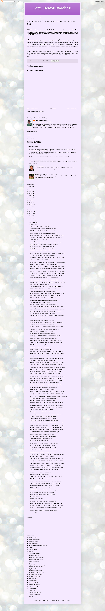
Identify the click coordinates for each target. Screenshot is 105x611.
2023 (30, 191)
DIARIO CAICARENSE (34, 576)
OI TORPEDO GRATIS (34, 584)
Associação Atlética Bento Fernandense (38, 545)
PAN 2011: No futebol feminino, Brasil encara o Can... (43, 360)
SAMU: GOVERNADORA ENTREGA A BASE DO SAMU (44, 278)
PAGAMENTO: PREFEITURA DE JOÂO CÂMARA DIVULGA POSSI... (47, 353)
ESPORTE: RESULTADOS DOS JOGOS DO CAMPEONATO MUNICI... (47, 458)
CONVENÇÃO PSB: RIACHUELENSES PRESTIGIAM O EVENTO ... (47, 237)
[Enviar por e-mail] (52, 61)
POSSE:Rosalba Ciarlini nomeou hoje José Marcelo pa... (43, 488)
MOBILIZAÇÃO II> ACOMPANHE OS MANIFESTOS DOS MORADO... (47, 365)
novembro (32, 222)
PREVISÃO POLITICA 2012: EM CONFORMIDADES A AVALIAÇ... (46, 242)
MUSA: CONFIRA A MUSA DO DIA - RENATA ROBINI (44, 470)
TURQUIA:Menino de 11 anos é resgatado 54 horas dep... (43, 449)
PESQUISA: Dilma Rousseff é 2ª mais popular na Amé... (43, 291)
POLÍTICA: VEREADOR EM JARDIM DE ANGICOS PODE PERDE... (47, 429)
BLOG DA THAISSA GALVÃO (36, 567)
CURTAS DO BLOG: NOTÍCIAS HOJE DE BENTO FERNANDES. (46, 508)
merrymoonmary (55, 600)
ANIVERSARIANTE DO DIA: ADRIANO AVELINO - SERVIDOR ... (47, 503)
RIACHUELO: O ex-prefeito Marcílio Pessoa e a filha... (43, 255)
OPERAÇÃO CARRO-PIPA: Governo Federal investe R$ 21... (44, 289)
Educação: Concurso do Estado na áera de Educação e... (43, 452)
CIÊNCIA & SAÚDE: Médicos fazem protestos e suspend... (44, 499)
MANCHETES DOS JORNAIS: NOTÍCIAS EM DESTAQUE (44, 432)
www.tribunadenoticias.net (35, 592)
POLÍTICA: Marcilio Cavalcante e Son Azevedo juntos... (43, 231)
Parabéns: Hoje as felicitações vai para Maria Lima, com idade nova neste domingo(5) (49, 156)
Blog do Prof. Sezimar (34, 561)
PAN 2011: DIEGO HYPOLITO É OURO (40, 302)
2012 (30, 216)
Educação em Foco (33, 580)
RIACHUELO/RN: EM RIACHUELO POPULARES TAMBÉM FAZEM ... (47, 362)
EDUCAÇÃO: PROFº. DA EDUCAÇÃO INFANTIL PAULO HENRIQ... (47, 465)
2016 (30, 207)
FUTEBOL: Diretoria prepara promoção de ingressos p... (43, 436)
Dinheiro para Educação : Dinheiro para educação (41, 411)
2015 (30, 209)
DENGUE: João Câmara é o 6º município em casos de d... (43, 447)
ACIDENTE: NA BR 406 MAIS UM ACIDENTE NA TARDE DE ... (46, 485)
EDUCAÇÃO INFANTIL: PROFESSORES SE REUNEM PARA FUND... (47, 467)
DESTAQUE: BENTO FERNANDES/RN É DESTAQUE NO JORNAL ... (47, 376)
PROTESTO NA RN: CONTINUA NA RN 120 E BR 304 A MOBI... (46, 371)
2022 (30, 193)
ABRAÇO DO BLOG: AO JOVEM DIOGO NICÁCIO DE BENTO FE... (47, 394)
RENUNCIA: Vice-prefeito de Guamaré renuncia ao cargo (43, 338)
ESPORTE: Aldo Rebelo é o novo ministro (40, 347)
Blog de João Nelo (33, 537)
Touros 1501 (31, 547)
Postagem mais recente (32, 108)
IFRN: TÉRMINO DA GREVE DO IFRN (39, 474)
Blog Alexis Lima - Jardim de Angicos (38, 565)
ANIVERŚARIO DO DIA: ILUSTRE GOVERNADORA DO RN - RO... (47, 423)
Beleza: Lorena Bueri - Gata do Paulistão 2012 (46, 174)
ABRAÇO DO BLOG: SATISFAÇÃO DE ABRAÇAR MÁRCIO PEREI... (47, 235)
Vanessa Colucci (32, 590)
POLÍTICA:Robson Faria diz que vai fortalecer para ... (42, 479)
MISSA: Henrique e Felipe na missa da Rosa (40, 349)
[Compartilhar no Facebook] (57, 61)
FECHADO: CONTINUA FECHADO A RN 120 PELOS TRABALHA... (47, 351)
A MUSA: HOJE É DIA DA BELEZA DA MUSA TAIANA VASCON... (47, 369)
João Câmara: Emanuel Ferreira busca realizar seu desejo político (44, 160)
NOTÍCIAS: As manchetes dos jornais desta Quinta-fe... (43, 389)
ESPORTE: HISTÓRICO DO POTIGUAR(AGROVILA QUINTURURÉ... (47, 266)
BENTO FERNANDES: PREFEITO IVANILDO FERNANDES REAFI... (47, 269)
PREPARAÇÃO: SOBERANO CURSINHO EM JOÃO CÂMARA (45, 483)
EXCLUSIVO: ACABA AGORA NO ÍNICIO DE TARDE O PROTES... (47, 307)
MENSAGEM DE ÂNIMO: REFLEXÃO (39, 284)
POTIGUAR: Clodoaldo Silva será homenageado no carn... (43, 398)
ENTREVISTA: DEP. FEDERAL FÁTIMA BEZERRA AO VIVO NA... (47, 505)
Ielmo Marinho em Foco (34, 549)
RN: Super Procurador (35, 496)
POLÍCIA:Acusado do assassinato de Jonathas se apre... (43, 400)
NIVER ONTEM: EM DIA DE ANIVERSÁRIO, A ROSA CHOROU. (46, 380)
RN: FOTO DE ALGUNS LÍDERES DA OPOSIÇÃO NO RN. (44, 383)
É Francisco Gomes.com (34, 553)
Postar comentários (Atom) (37, 111)
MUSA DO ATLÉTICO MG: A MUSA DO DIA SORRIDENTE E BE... (47, 425)
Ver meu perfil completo (32, 131)
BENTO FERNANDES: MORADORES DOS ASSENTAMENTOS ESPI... (47, 391)
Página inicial (53, 108)
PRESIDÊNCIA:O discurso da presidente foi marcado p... (43, 490)
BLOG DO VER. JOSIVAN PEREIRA (38, 573)
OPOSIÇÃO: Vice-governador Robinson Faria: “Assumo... (43, 418)
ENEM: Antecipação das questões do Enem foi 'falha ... (43, 246)
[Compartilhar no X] (55, 61)
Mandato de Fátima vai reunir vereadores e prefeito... (42, 324)
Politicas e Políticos (33, 586)
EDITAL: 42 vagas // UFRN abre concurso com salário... (43, 304)
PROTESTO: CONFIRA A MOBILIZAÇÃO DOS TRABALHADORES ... (47, 367)
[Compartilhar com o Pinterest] (58, 61)
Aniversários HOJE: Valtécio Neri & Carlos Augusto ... (43, 260)
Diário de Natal (32, 578)
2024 (30, 189)
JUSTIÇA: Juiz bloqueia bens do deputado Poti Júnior (42, 445)
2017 (30, 204)
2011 (30, 218)
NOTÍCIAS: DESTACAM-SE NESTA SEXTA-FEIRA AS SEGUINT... (47, 327)
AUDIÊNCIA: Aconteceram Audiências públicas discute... (43, 387)
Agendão (31, 563)
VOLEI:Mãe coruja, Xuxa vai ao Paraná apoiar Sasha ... (43, 248)
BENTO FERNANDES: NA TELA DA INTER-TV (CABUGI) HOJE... (47, 403)
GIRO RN (31, 551)
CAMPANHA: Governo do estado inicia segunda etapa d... (43, 233)
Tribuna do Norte (33, 588)
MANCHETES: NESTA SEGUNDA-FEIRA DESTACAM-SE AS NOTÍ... (47, 282)
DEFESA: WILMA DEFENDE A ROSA (39, 441)
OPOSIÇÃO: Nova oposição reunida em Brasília (41, 438)
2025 (30, 186)
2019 (30, 200)
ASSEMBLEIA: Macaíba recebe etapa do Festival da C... (43, 510)
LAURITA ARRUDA (33, 582)
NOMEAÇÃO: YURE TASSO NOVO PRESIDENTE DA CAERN (45, 336)
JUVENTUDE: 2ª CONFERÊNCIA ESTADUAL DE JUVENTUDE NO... (47, 378)
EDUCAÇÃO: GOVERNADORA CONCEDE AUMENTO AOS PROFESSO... (48, 396)
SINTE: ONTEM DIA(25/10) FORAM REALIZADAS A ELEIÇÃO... (46, 414)
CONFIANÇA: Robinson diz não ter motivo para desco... (43, 416)
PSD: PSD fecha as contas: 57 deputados (39, 226)
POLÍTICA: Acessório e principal (38, 345)
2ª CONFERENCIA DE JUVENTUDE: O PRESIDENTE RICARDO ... (47, 280)
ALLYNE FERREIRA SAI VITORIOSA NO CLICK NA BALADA (46, 481)
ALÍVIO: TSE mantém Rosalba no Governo (40, 318)
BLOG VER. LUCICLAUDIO (36, 559)
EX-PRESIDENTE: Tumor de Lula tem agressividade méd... (44, 244)
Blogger (68, 600)
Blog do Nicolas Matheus (34, 539)
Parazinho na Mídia (33, 541)
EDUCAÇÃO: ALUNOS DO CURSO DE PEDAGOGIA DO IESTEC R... (47, 257)
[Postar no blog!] (54, 61)
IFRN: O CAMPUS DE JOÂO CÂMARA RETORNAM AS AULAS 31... (47, 340)
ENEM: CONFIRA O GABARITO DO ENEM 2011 (42, 492)
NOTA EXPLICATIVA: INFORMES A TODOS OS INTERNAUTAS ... (47, 286)
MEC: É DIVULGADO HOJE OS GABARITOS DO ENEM (44, 420)
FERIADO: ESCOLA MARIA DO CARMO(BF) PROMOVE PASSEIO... (47, 316)
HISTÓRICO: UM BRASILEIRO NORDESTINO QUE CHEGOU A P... (47, 385)
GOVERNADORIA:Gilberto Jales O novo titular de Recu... (44, 443)
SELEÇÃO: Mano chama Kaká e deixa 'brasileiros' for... (43, 331)
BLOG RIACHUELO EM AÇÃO (36, 574)
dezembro (32, 220)
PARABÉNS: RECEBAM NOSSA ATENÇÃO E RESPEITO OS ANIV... (47, 463)
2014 (30, 211)
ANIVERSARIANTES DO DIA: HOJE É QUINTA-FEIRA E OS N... (46, 358)
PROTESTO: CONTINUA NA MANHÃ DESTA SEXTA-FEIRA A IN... (47, 322)
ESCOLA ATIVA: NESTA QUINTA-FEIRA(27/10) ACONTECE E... (46, 374)
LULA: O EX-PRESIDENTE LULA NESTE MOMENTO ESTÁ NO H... (47, 253)
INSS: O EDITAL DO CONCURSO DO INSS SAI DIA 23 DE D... (46, 311)
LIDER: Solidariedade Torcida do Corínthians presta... (42, 240)
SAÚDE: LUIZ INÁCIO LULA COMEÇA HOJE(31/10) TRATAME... (46, 275)
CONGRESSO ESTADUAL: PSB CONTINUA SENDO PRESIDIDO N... (47, 273)
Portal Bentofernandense (41, 120)
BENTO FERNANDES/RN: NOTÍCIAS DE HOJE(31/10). (44, 251)
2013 (30, 213)
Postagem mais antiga (73, 108)
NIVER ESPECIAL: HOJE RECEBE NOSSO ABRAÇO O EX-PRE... (46, 342)
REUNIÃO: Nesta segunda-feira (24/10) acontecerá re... (43, 501)
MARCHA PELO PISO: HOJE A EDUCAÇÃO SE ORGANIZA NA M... (47, 407)
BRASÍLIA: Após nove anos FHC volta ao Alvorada (42, 456)
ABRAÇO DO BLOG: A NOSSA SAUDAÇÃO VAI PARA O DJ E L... (46, 356)
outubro (32, 224)
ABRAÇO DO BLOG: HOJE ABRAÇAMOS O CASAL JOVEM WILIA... (47, 293)
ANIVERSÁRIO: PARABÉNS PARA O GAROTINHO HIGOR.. (45, 295)
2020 (30, 198)
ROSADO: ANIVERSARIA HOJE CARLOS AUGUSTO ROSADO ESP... (47, 271)
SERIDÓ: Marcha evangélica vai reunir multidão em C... (43, 409)
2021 (30, 195)
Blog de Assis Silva (33, 569)
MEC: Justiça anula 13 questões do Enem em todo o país (43, 228)
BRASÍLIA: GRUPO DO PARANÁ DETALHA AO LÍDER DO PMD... (47, 427)
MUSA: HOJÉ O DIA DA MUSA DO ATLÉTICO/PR (42, 320)
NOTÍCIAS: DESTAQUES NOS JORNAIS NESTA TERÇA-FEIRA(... (46, 476)
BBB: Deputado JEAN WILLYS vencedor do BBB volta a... (44, 298)
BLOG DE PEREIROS (34, 555)
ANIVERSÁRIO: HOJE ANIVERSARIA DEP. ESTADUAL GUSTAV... (47, 309)
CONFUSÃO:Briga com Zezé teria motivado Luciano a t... (43, 300)
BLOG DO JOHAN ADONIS (35, 571)
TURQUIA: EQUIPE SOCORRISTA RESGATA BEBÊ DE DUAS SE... (47, 454)
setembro (32, 513)
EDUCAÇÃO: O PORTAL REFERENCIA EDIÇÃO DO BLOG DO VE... (47, 262)
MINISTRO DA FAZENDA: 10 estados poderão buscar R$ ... (44, 329)
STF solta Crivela (39, 166)
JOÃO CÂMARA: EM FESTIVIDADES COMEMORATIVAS (44, 264)
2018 (30, 202)
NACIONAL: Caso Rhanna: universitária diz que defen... (43, 494)
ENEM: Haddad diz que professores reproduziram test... (43, 333)
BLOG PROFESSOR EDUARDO (36, 557)
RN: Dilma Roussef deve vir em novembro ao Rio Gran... (43, 313)
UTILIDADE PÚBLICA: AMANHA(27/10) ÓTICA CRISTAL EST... (46, 405)
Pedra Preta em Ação (33, 543)
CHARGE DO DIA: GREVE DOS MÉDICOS (41, 472)
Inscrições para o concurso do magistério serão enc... (42, 434)
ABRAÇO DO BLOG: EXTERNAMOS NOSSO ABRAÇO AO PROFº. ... (47, 461)
